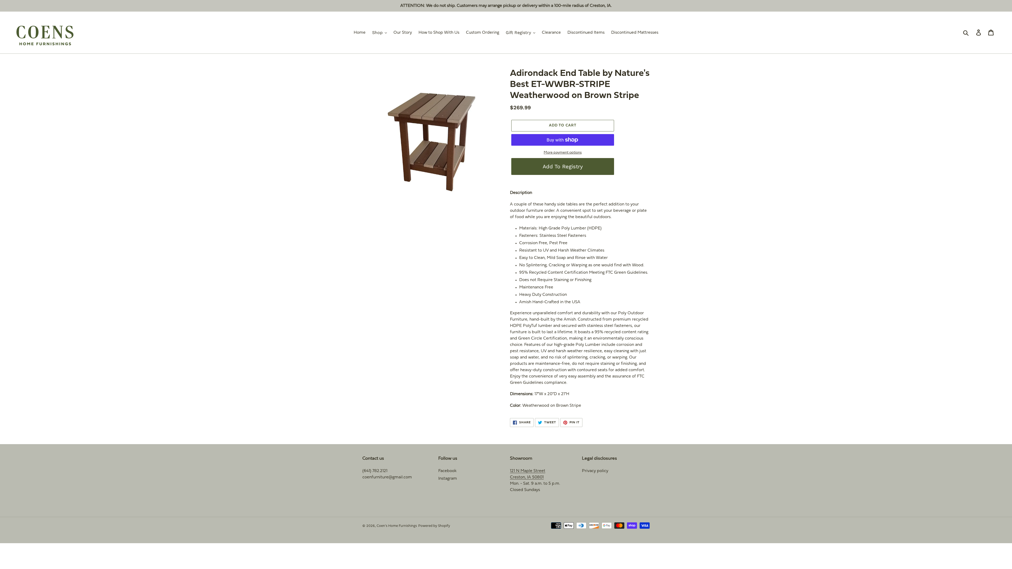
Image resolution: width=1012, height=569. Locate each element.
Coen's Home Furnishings (397, 526)
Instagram (447, 478)
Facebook (447, 471)
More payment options (563, 152)
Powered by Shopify (434, 526)
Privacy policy (595, 471)
